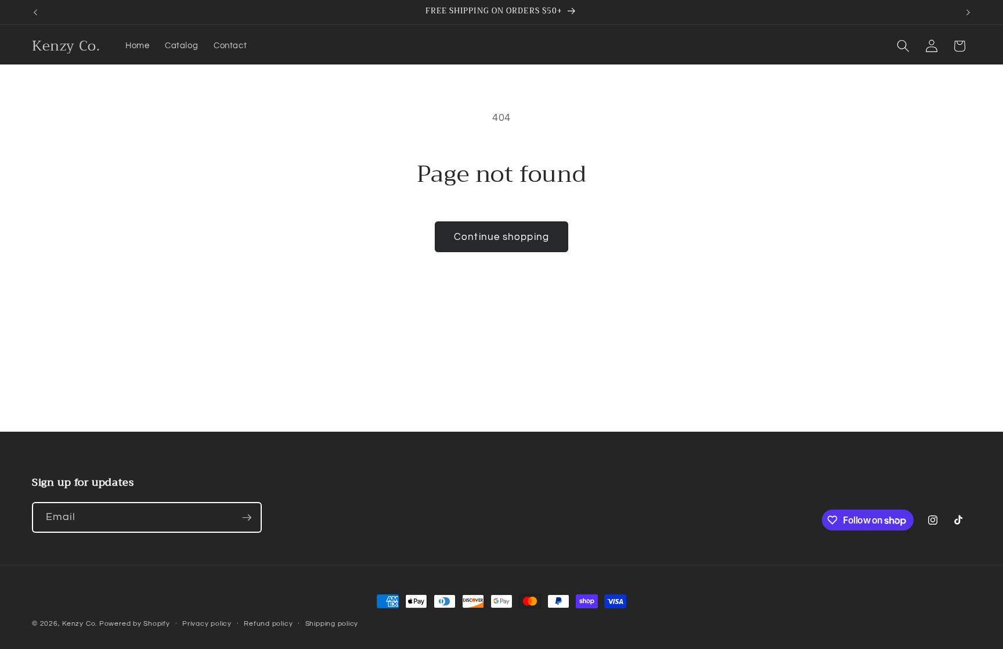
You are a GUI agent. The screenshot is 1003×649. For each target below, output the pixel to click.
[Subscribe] (247, 517)
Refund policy (268, 624)
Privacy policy (207, 624)
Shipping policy (332, 624)
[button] (903, 46)
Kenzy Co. (79, 624)
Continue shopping (501, 237)
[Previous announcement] (35, 12)
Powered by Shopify (134, 624)
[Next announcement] (968, 12)
